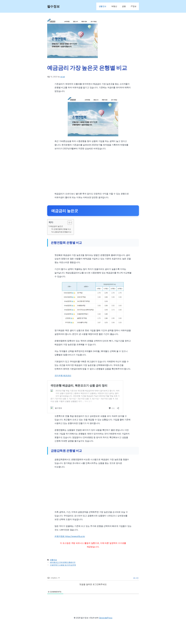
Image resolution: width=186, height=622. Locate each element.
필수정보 (53, 6)
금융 (124, 6)
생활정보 (102, 6)
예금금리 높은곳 (56, 226)
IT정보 (133, 6)
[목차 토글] (68, 222)
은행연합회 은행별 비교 (62, 229)
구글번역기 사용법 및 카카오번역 (63, 565)
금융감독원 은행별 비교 (62, 232)
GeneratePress (105, 618)
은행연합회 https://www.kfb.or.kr (70, 536)
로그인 (135, 578)
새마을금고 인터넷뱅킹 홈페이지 (62, 562)
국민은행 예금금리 (63, 375)
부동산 (114, 6)
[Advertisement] (93, 171)
